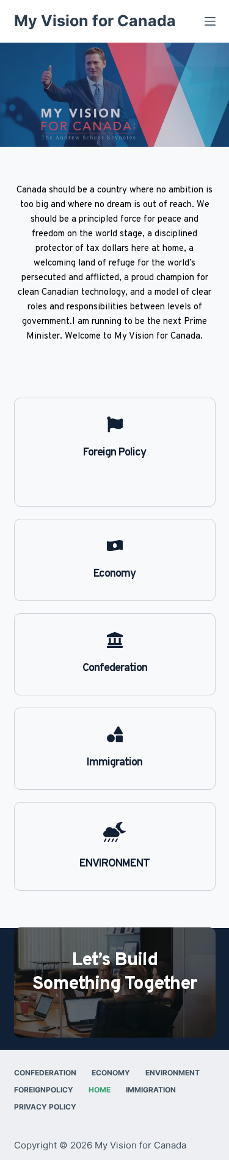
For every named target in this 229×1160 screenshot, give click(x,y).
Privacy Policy (45, 1106)
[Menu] (210, 21)
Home (100, 1089)
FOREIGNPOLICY (43, 1089)
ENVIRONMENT (172, 1072)
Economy (111, 1072)
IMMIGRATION (151, 1089)
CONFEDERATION (45, 1072)
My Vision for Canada (95, 21)
